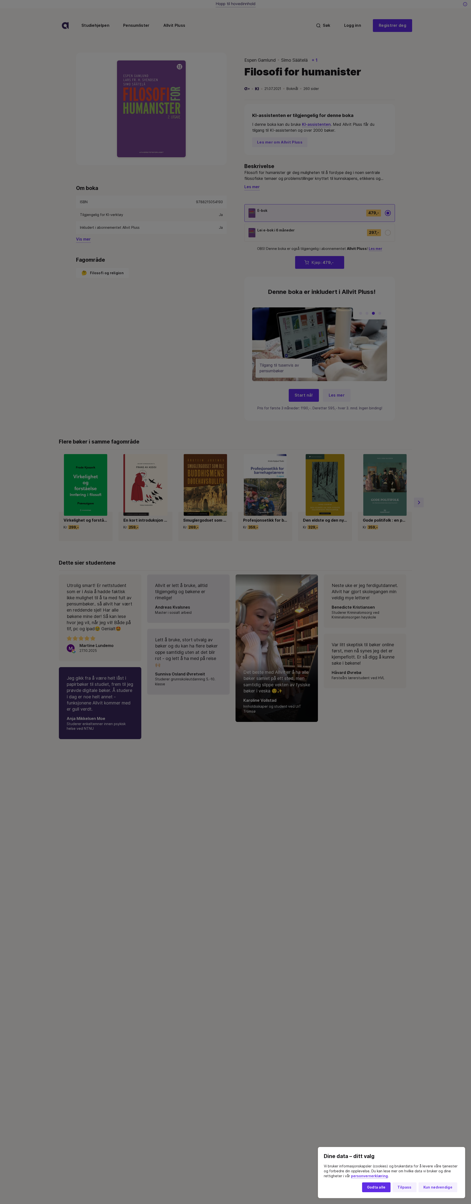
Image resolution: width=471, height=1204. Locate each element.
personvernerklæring (369, 1176)
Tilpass (404, 1187)
